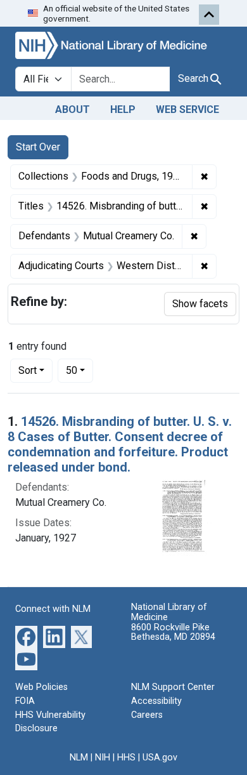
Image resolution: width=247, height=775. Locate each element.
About (72, 109)
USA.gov (159, 757)
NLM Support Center (173, 687)
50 (79, 370)
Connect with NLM (53, 609)
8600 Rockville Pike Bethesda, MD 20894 (173, 632)
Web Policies (41, 687)
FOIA (25, 701)
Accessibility (156, 701)
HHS (126, 757)
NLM (79, 757)
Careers (147, 715)
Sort (27, 370)
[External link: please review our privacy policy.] (26, 636)
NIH (102, 757)
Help (123, 109)
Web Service (187, 109)
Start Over (38, 147)
